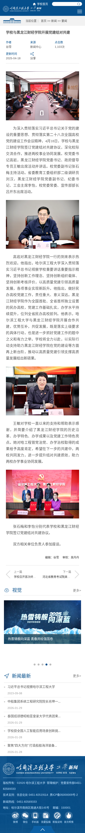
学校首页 (42, 4)
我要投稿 (46, 822)
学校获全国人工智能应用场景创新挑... (34, 731)
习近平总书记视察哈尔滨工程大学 (31, 687)
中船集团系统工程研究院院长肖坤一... (34, 701)
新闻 (54, 20)
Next (76, 632)
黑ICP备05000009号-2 (64, 794)
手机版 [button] (35, 822)
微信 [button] (25, 822)
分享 (33, 58)
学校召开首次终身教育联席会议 (33, 576)
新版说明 (57, 822)
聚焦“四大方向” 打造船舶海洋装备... (32, 745)
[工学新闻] (22, 8)
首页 (43, 20)
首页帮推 (69, 822)
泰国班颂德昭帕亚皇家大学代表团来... (34, 716)
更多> (77, 590)
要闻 (64, 20)
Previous (8, 632)
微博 (15, 822)
